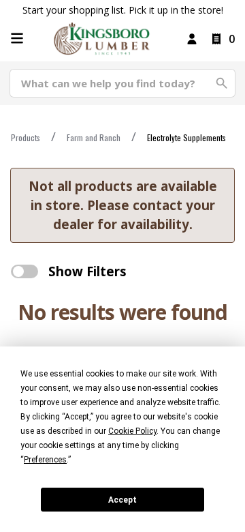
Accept (122, 500)
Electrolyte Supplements (186, 137)
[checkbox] (24, 271)
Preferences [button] (45, 459)
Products (25, 137)
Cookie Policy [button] (132, 431)
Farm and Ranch (93, 137)
